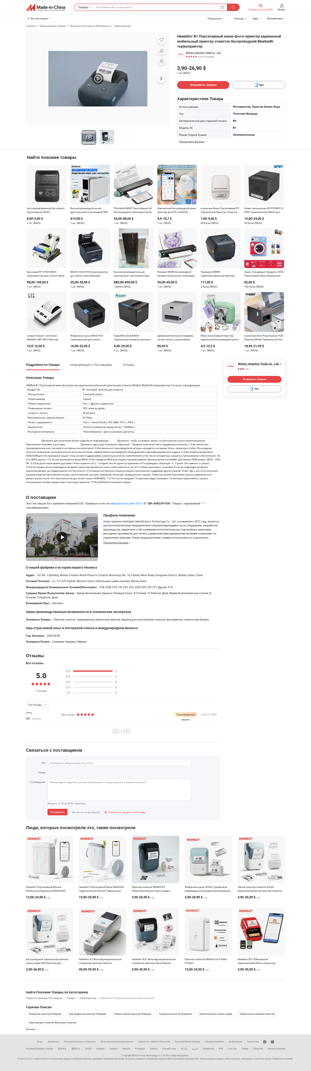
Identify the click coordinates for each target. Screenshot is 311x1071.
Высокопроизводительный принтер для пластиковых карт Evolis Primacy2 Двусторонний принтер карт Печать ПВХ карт (131, 274)
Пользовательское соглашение (80, 1041)
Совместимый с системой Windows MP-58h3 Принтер (42, 337)
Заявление (53, 1041)
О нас (40, 1041)
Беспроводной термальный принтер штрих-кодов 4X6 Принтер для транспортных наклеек (47, 962)
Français (100, 1048)
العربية (195, 1048)
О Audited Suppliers (214, 1041)
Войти (281, 9)
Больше (31, 1029)
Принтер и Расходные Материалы (90, 25)
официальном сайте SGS (125, 503)
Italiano (153, 1048)
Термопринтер (122, 25)
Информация (235, 1041)
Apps (255, 18)
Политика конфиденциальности (117, 1041)
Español (114, 1048)
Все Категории (39, 18)
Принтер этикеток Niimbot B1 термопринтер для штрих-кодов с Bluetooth (151, 890)
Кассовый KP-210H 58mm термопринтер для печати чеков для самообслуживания (45, 274)
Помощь (239, 18)
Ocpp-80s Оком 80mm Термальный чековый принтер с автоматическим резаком (132, 338)
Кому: (42, 772)
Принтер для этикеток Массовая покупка (52, 1022)
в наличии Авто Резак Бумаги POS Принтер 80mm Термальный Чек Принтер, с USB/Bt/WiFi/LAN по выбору (263, 338)
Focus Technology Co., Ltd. (152, 1055)
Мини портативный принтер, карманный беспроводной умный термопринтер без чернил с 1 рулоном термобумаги (220, 338)
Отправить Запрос (203, 85)
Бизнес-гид (252, 1041)
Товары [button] (83, 7)
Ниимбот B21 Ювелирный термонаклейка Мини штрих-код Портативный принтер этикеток (256, 962)
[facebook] (264, 1041)
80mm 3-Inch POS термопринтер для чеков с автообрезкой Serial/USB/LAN (89, 274)
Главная (31, 25)
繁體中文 (75, 1048)
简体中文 (62, 1048)
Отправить (57, 812)
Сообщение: (38, 782)
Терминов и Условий (282, 1058)
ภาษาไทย (232, 1048)
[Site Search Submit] (233, 7)
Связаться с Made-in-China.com (154, 1041)
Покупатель (214, 18)
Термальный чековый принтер (257, 1013)
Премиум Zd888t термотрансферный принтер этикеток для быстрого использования (218, 274)
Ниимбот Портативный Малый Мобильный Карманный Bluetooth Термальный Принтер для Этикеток (46, 890)
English (49, 1048)
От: (44, 763)
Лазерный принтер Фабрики (45, 1013)
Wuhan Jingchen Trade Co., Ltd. (203, 52)
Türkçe (245, 1048)
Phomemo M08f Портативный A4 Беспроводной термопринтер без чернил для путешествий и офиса (133, 210)
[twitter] (272, 1041)
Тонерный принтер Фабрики (175, 1013)
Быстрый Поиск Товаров (187, 1041)
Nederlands (208, 1048)
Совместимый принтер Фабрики (132, 1013)
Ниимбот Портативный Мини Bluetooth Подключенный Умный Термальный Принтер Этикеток (101, 890)
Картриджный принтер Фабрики (87, 1013)
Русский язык (169, 1048)
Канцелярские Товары (53, 25)
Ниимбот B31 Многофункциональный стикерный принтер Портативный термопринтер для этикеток (154, 962)
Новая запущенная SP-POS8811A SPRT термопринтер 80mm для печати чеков (263, 210)
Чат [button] (261, 85)
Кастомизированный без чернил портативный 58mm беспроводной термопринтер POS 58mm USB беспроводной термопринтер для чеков (47, 210)
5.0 (243, 369)
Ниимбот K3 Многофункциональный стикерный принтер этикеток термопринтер (100, 962)
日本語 (88, 1048)
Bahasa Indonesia (276, 1048)
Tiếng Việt (258, 1048)
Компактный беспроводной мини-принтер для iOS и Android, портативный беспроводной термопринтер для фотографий (177, 210)
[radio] (33, 683)
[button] (222, 7)
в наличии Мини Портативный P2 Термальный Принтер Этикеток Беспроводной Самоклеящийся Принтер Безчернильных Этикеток (220, 210)
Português (140, 1048)
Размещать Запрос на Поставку (125, 812)
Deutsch (126, 1048)
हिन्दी (221, 1048)
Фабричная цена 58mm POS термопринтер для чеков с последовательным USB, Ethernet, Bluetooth (90, 338)
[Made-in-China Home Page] (45, 7)
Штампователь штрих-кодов (215, 1013)
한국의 (184, 1048)
